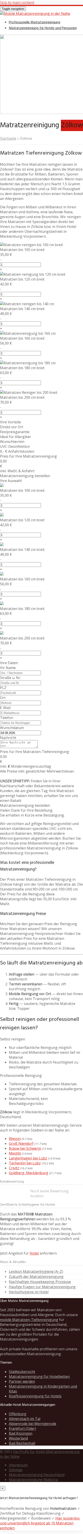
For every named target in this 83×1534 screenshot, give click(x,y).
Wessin (15, 1138)
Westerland (18, 1438)
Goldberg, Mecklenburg (28, 1172)
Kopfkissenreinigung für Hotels (35, 1396)
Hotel (34, 1253)
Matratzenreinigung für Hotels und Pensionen (43, 28)
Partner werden (22, 1381)
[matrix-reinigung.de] (35, 13)
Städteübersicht (22, 1371)
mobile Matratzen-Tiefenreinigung (29, 1319)
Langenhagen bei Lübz (28, 1158)
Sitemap (15, 1469)
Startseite (8, 138)
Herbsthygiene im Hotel (28, 1291)
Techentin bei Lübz (25, 1163)
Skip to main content (17, 2)
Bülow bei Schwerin (25, 1148)
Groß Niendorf (21, 1143)
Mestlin (15, 1153)
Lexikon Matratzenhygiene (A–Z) (36, 1271)
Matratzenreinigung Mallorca (33, 1479)
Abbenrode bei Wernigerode (32, 1423)
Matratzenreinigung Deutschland (36, 1474)
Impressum (18, 1464)
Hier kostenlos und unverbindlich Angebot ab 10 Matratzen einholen (40, 1523)
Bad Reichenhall (22, 1443)
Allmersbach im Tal (24, 1418)
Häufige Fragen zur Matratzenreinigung (42, 1286)
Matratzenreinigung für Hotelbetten (39, 1376)
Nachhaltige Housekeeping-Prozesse (40, 1281)
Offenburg (17, 1413)
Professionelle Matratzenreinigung (34, 22)
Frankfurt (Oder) (22, 1428)
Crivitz (14, 1167)
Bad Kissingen (20, 1433)
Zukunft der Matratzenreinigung (36, 1276)
